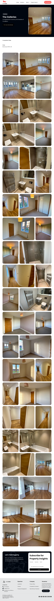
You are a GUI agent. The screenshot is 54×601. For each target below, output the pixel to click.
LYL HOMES (5, 3)
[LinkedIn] (45, 596)
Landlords (20, 584)
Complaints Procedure (34, 586)
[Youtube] (47, 596)
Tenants (19, 586)
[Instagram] (41, 596)
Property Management (22, 588)
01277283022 (6, 586)
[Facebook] (39, 596)
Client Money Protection (34, 588)
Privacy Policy (32, 584)
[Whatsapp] (50, 596)
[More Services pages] (24, 2)
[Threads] (43, 596)
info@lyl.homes (6, 588)
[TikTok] (49, 596)
